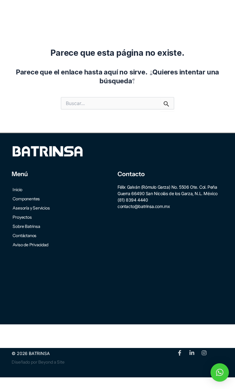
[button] (213, 12)
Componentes (26, 199)
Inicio (17, 189)
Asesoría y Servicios (31, 208)
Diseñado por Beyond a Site (38, 362)
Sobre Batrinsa (26, 226)
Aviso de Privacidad (30, 244)
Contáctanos (24, 235)
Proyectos (22, 217)
